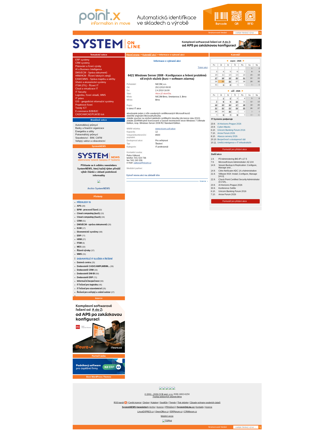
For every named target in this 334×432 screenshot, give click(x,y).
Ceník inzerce (134, 402)
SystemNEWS (99, 146)
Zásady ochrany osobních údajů (205, 402)
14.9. (213, 165)
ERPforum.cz (176, 411)
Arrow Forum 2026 (226, 133)
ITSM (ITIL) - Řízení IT (86, 85)
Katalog (154, 402)
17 (216, 78)
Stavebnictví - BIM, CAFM (88, 138)
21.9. (213, 174)
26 (230, 81)
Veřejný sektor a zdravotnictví (90, 141)
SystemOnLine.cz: (186, 407)
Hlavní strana (133, 55)
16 (230, 105)
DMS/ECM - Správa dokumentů (91, 72)
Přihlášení (170, 407)
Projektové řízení (84, 104)
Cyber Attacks (223, 127)
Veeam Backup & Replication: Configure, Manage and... (237, 166)
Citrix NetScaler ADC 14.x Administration (237, 171)
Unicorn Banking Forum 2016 (231, 130)
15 (223, 105)
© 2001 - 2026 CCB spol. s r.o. (159, 394)
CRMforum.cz (190, 411)
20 (237, 78)
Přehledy (98, 196)
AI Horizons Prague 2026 (229, 124)
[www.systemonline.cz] (106, 44)
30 (230, 112)
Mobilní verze (167, 416)
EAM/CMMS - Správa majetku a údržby (95, 79)
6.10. (213, 130)
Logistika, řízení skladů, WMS (90, 95)
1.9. (212, 159)
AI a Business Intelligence (88, 69)
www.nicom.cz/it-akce (165, 128)
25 (244, 108)
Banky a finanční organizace (89, 128)
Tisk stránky (183, 402)
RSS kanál (119, 402)
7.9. (212, 162)
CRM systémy (82, 63)
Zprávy (146, 402)
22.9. (213, 179)
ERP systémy (82, 59)
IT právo (79, 98)
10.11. (214, 142)
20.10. (214, 139)
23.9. (213, 124)
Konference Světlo (227, 188)
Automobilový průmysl (86, 125)
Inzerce (98, 298)
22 (223, 108)
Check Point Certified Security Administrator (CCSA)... (239, 180)
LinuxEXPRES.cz (145, 411)
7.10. (213, 133)
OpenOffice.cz (162, 411)
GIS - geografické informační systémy (94, 101)
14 (216, 105)
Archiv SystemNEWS (99, 188)
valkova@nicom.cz (142, 163)
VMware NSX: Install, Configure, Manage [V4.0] (237, 175)
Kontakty (200, 407)
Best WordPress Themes (98, 377)
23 (230, 108)
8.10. (213, 136)
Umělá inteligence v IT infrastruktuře (234, 142)
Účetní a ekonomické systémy (90, 82)
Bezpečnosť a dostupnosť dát (231, 139)
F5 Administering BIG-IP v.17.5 (232, 159)
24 (237, 108)
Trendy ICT (81, 108)
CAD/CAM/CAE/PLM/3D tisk (89, 114)
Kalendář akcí (149, 55)
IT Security (80, 92)
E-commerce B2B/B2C (86, 111)
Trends (172, 402)
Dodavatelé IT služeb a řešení (94, 259)
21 (244, 78)
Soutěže (164, 402)
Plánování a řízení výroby (88, 66)
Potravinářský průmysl (86, 134)
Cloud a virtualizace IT (86, 88)
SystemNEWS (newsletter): (135, 407)
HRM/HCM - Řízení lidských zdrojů (93, 75)
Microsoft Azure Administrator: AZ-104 (236, 162)
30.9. (213, 188)
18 (223, 78)
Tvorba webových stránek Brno (167, 396)
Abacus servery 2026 (227, 136)
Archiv (152, 407)
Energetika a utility (84, 131)
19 (230, 78)
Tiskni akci (203, 67)
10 (237, 102)
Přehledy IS (84, 202)
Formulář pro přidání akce (234, 149)
